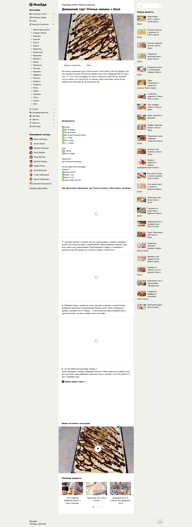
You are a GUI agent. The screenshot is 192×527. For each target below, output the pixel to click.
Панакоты (37, 84)
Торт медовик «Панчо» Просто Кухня (154, 107)
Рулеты (36, 43)
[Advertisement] (96, 101)
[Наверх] (160, 522)
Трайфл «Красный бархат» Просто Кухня (154, 127)
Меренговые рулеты (41, 30)
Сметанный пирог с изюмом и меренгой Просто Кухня (149, 188)
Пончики (36, 68)
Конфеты (37, 81)
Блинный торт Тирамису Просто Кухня (154, 151)
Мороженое (38, 52)
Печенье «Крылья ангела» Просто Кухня (154, 45)
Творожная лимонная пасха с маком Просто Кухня (149, 57)
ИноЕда (40, 4)
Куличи (36, 101)
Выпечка (112, 74)
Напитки (35, 123)
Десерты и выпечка (72, 65)
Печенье (36, 78)
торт (83, 71)
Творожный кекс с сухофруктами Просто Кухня (155, 224)
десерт (85, 76)
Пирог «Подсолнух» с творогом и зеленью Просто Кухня (148, 84)
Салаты (35, 109)
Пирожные (37, 65)
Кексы (35, 88)
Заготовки (36, 126)
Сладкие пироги (39, 33)
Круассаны (37, 55)
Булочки (36, 39)
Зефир (35, 91)
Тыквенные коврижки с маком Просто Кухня (154, 96)
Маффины (37, 75)
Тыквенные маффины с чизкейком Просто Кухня (147, 295)
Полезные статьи (39, 14)
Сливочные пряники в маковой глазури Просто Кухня (149, 247)
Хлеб (35, 104)
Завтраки (36, 116)
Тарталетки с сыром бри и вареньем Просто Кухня (149, 212)
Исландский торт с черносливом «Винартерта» (155, 283)
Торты (88, 65)
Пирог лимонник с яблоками (154, 116)
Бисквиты (37, 59)
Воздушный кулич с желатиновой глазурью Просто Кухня (149, 71)
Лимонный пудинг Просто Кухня (154, 306)
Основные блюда (39, 17)
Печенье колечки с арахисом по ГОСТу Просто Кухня (149, 33)
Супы (34, 21)
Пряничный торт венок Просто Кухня (154, 199)
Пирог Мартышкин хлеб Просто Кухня (155, 234)
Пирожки (37, 36)
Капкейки (37, 72)
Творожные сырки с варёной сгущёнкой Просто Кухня (150, 139)
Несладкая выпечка (40, 113)
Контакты (33, 521)
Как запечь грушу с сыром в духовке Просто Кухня (154, 175)
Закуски (35, 119)
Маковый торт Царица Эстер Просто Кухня (153, 259)
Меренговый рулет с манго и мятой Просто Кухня (148, 20)
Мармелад (37, 49)
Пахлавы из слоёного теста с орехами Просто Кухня (149, 271)
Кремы (36, 62)
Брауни (36, 46)
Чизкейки (37, 94)
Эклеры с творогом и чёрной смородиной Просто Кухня (148, 164)
